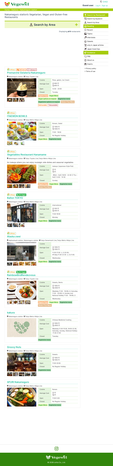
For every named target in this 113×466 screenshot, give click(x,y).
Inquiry (90, 64)
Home (7, 10)
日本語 (105, 2)
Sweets (90, 41)
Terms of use (90, 71)
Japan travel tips (93, 49)
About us (90, 60)
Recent (90, 30)
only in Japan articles (95, 45)
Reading (90, 26)
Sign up (105, 5)
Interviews (91, 37)
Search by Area (93, 22)
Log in (98, 5)
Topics (89, 34)
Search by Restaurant (96, 15)
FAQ (88, 56)
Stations (14, 10)
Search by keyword (94, 19)
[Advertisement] (42, 48)
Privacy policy (91, 68)
